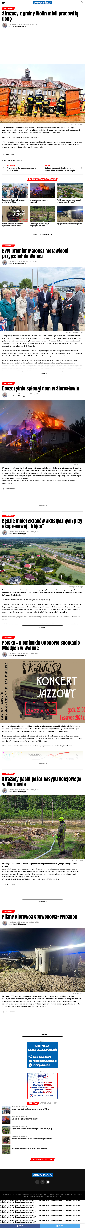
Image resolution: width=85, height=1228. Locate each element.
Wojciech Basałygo (19, 26)
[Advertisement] (42, 46)
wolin (20, 160)
